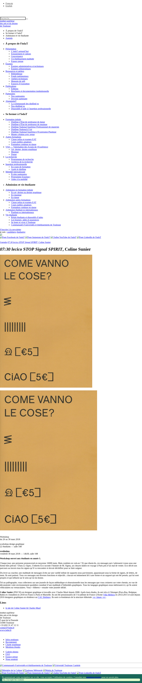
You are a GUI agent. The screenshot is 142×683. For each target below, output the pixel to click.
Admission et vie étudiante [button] (17, 35)
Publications (11, 86)
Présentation (11, 49)
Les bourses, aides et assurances (25, 220)
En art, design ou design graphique (26, 192)
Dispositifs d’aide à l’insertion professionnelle (31, 108)
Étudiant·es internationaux (22, 212)
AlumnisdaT (11, 101)
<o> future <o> (99, 597)
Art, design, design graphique (24, 149)
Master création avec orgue (23, 134)
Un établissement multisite (22, 59)
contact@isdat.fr (7, 627)
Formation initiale (13, 119)
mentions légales (94, 677)
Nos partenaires (18, 96)
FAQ (8, 654)
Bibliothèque (16, 74)
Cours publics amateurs (21, 142)
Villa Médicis (109, 595)
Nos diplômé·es (18, 106)
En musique (16, 195)
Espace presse (17, 61)
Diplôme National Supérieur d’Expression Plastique (33, 132)
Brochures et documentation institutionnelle (30, 91)
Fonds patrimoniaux (20, 76)
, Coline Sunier (29, 242)
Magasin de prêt (18, 81)
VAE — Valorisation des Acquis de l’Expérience (27, 147)
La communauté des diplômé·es (25, 103)
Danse (14, 154)
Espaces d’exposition (20, 84)
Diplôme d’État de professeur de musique (29, 124)
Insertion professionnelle (16, 164)
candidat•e (11, 232)
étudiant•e (21, 232)
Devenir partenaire (19, 98)
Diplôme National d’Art (21, 129)
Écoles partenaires (19, 174)
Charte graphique (13, 644)
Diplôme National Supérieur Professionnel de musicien (35, 127)
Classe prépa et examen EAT (23, 139)
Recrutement (11, 642)
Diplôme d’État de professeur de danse (28, 122)
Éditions (14, 89)
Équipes (9, 64)
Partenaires (10, 94)
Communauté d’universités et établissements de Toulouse (36, 225)
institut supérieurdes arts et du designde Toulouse (9, 23)
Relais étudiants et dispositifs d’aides (27, 217)
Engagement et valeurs (21, 54)
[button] (71, 10)
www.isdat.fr (5, 630)
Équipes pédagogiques (21, 69)
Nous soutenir (12, 659)
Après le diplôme (18, 169)
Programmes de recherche (22, 159)
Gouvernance (17, 56)
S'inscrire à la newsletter (10, 229)
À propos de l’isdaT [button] (14, 30)
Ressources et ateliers (15, 71)
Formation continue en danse (23, 144)
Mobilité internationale (15, 172)
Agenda (9, 38)
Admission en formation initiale (19, 190)
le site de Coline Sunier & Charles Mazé (23, 608)
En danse (15, 197)
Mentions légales (13, 647)
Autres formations (13, 137)
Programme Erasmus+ (21, 177)
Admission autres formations (18, 200)
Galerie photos (12, 652)
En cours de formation (21, 167)
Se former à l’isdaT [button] (14, 33)
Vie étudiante (11, 215)
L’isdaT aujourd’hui (20, 51)
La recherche (11, 157)
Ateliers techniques (19, 79)
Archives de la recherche (22, 162)
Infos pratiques (12, 639)
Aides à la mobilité (19, 179)
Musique (15, 152)
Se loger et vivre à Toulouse (23, 222)
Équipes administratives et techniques (27, 66)
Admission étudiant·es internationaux (22, 210)
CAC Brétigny (44, 597)
